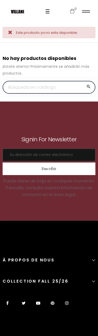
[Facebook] (9, 306)
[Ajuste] (86, 11)
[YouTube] (38, 306)
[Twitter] (24, 306)
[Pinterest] (52, 306)
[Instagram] (67, 306)
